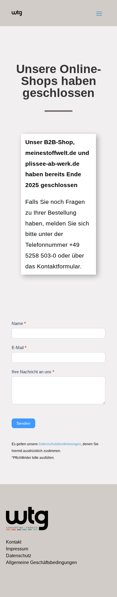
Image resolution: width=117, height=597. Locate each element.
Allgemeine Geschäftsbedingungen (41, 562)
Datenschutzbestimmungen (60, 444)
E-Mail (19, 347)
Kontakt (13, 542)
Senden (23, 423)
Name (19, 323)
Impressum (17, 548)
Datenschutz (18, 555)
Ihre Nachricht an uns (33, 371)
